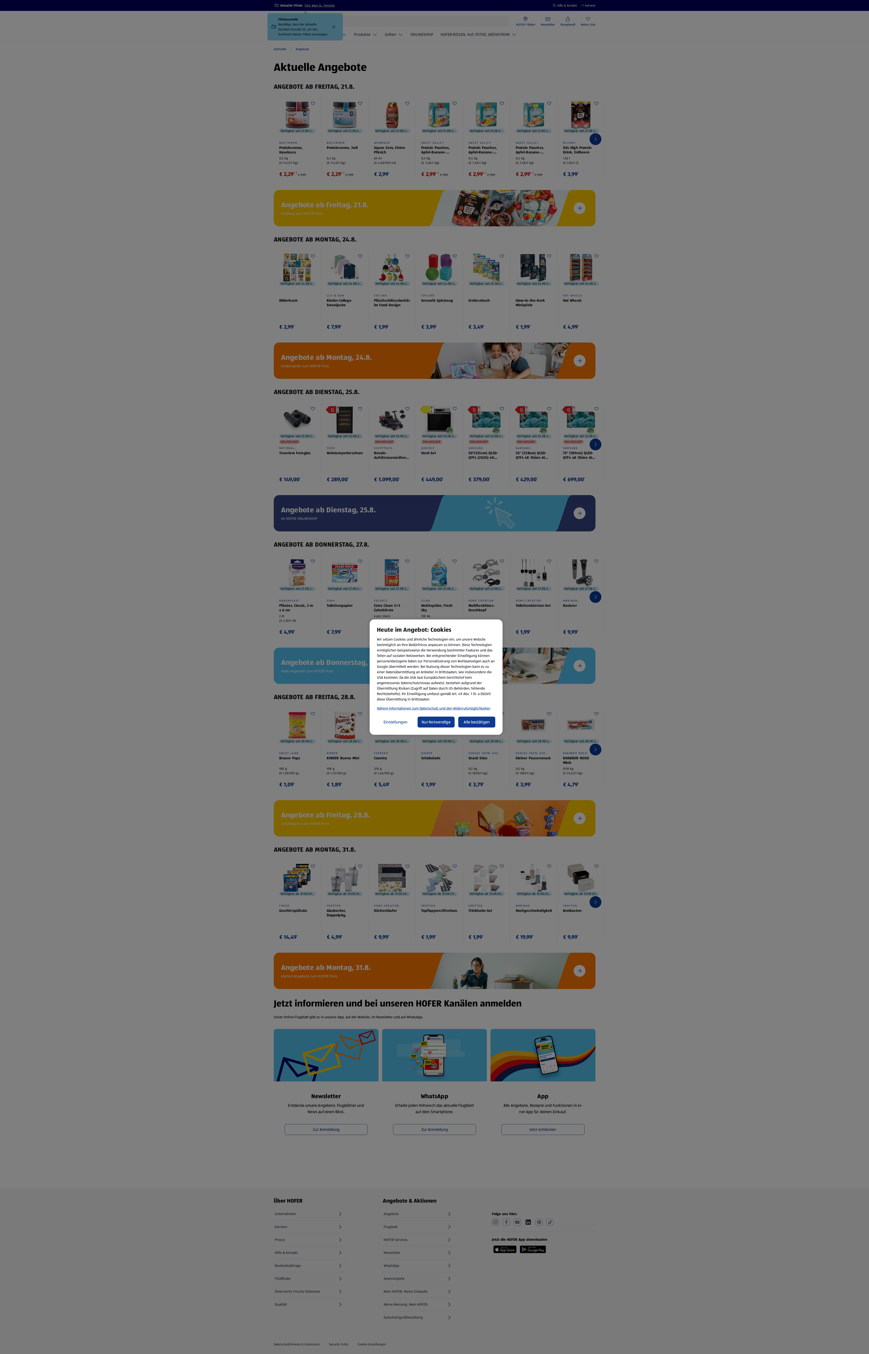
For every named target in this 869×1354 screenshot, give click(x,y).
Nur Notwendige (436, 722)
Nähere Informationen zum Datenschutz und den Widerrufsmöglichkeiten (433, 708)
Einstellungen (395, 722)
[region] (436, 677)
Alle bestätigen (477, 722)
